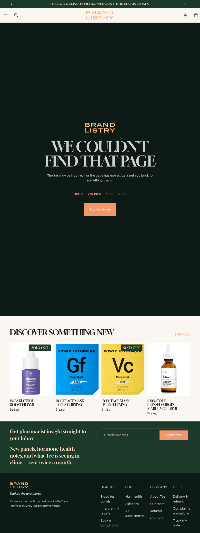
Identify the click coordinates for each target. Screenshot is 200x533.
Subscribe (173, 435)
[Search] (16, 15)
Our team (157, 504)
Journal (156, 511)
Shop (109, 194)
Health (78, 194)
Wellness (94, 194)
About (123, 194)
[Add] (91, 389)
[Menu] (5, 15)
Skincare (132, 504)
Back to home (100, 209)
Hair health (133, 496)
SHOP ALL (182, 334)
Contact (156, 518)
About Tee (157, 496)
